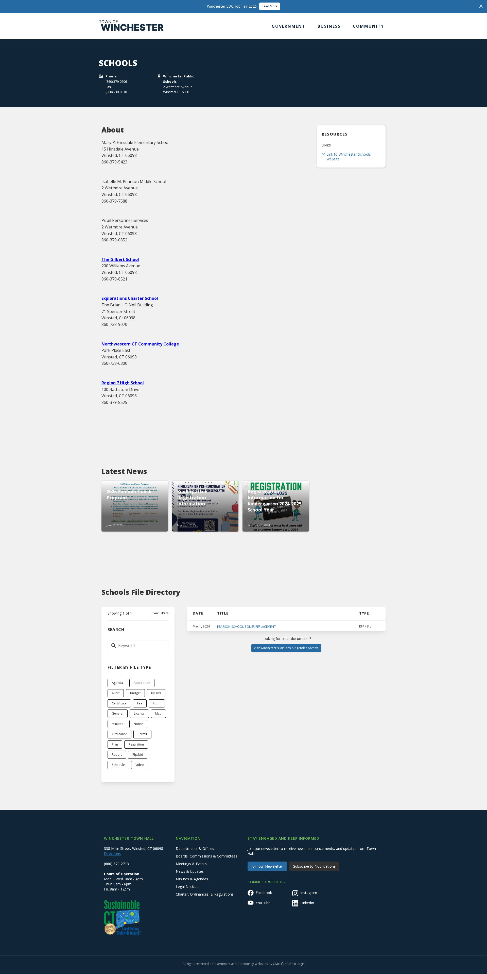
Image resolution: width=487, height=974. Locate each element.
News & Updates (190, 871)
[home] (131, 26)
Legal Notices (187, 886)
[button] (288, 26)
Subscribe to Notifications (314, 866)
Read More (269, 6)
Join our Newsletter (267, 866)
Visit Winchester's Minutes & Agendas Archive (286, 648)
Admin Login (296, 964)
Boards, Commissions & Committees (206, 856)
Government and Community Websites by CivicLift (248, 964)
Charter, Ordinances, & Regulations (205, 894)
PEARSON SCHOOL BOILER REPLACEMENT (246, 626)
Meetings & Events (191, 863)
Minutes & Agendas (192, 879)
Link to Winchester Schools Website (348, 157)
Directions (112, 853)
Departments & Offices (195, 848)
